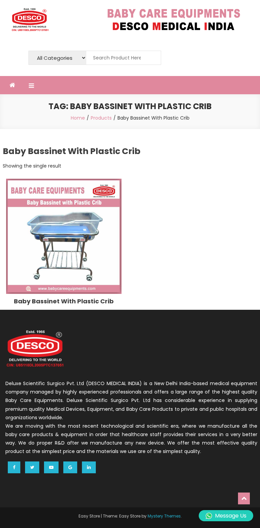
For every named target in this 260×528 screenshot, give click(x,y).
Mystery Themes (164, 516)
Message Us (230, 516)
